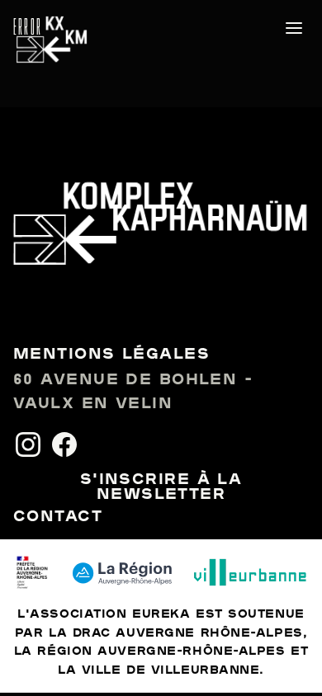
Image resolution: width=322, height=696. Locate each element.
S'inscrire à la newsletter (161, 487)
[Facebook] (64, 444)
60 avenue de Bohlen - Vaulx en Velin (133, 392)
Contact (57, 517)
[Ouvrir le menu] (294, 28)
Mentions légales (111, 354)
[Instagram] (28, 444)
